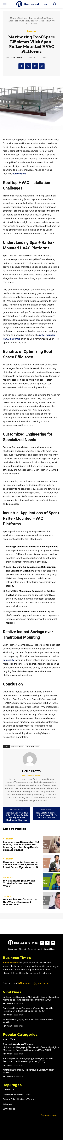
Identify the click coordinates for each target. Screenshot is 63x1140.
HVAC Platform (17, 747)
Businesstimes (11, 962)
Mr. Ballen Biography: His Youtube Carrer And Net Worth (19, 883)
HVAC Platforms (32, 747)
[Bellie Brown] (31, 759)
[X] (28, 66)
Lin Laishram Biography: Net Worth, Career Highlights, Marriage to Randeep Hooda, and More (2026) (21, 845)
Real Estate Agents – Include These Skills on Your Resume (46, 815)
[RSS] (53, 943)
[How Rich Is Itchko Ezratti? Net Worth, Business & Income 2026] (51, 900)
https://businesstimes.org (31, 775)
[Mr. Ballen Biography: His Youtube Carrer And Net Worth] (51, 881)
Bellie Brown (16, 58)
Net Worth (8, 839)
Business (22, 18)
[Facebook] (21, 66)
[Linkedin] (47, 943)
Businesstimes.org (49, 1115)
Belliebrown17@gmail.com (32, 983)
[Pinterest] (35, 66)
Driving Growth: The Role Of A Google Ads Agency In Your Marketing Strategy (16, 816)
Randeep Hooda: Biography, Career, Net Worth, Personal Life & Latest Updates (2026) (21, 864)
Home (13, 18)
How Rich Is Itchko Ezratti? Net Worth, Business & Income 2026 (20, 902)
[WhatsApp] (42, 66)
